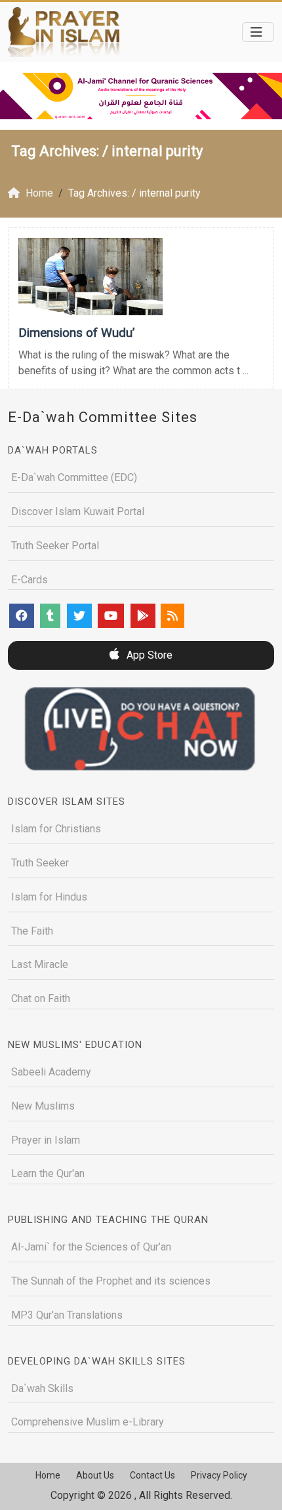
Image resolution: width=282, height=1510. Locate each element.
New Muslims (43, 1106)
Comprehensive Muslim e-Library (87, 1422)
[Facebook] (21, 616)
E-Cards (29, 579)
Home (47, 1475)
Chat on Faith (40, 998)
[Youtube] (111, 616)
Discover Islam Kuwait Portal (77, 511)
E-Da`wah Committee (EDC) (74, 477)
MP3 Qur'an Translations (67, 1315)
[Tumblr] (50, 616)
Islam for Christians (56, 829)
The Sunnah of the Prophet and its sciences (111, 1281)
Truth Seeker (40, 863)
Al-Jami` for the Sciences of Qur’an (91, 1247)
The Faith (32, 931)
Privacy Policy (219, 1475)
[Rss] (172, 616)
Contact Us (152, 1475)
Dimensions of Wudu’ (76, 332)
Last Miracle (39, 964)
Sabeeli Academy (51, 1072)
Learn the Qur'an (48, 1173)
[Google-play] (143, 616)
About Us (95, 1475)
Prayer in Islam (45, 1140)
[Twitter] (79, 616)
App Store (148, 655)
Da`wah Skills (42, 1388)
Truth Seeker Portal (55, 545)
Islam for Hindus (49, 897)
